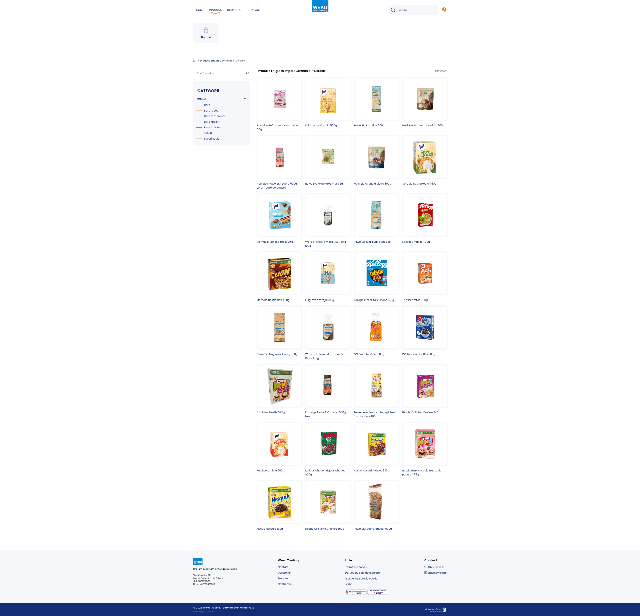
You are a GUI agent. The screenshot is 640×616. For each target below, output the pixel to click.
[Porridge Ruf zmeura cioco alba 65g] (280, 104)
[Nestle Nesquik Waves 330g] (377, 447)
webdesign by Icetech (204, 611)
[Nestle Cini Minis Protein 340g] (425, 389)
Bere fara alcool (214, 116)
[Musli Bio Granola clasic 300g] (377, 160)
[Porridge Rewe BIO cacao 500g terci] (328, 391)
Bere (207, 105)
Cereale (240, 60)
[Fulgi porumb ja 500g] (280, 447)
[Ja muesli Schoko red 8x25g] (280, 218)
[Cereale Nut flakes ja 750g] (425, 160)
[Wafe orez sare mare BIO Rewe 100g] (328, 220)
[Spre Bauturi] (206, 33)
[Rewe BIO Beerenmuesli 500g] (377, 505)
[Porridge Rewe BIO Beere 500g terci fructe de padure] (280, 162)
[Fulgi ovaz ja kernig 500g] (328, 102)
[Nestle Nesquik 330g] (280, 505)
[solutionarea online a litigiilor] (378, 592)
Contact (254, 10)
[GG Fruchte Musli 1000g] (377, 330)
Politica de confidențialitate (362, 572)
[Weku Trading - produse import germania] (320, 6)
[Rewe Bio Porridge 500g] (377, 102)
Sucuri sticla (212, 139)
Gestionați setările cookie (361, 578)
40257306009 (435, 567)
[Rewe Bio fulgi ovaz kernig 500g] (280, 330)
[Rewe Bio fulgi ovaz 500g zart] (377, 218)
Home (200, 10)
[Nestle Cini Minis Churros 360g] (328, 505)
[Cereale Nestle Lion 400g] (280, 276)
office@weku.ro (437, 572)
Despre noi (234, 10)
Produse (215, 10)
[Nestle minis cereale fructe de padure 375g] (425, 449)
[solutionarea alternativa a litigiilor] (356, 592)
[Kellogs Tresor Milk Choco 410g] (377, 276)
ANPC (348, 584)
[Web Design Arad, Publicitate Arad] (436, 609)
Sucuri (208, 133)
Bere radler (211, 122)
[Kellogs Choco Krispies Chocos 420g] (328, 449)
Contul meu (285, 584)
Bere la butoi (212, 127)
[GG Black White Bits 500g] (425, 330)
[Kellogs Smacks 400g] (425, 218)
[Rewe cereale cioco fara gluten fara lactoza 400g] (377, 391)
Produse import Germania (216, 60)
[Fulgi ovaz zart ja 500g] (328, 276)
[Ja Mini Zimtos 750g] (425, 276)
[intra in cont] (444, 10)
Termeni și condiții (356, 567)
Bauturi (202, 99)
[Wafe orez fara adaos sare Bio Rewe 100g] (328, 332)
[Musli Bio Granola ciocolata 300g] (425, 102)
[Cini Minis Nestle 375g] (280, 389)
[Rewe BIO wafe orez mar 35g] (328, 160)
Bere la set (211, 111)
